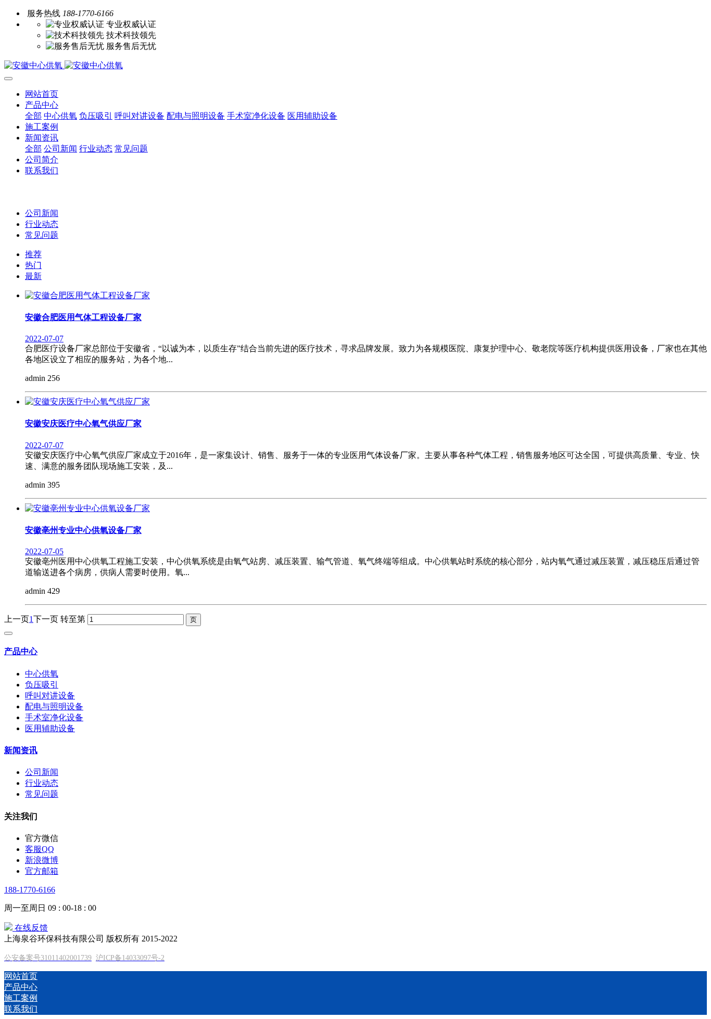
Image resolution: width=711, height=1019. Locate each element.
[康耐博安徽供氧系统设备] (355, 65)
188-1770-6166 (29, 889)
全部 (33, 115)
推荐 (33, 254)
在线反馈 (30, 927)
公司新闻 (41, 213)
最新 (33, 276)
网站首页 (41, 94)
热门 (33, 265)
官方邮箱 (41, 871)
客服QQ (39, 849)
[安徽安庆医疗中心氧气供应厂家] (87, 401)
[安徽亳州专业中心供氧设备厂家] (87, 508)
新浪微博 (41, 860)
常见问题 (41, 235)
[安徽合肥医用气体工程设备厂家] (87, 295)
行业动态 (41, 224)
